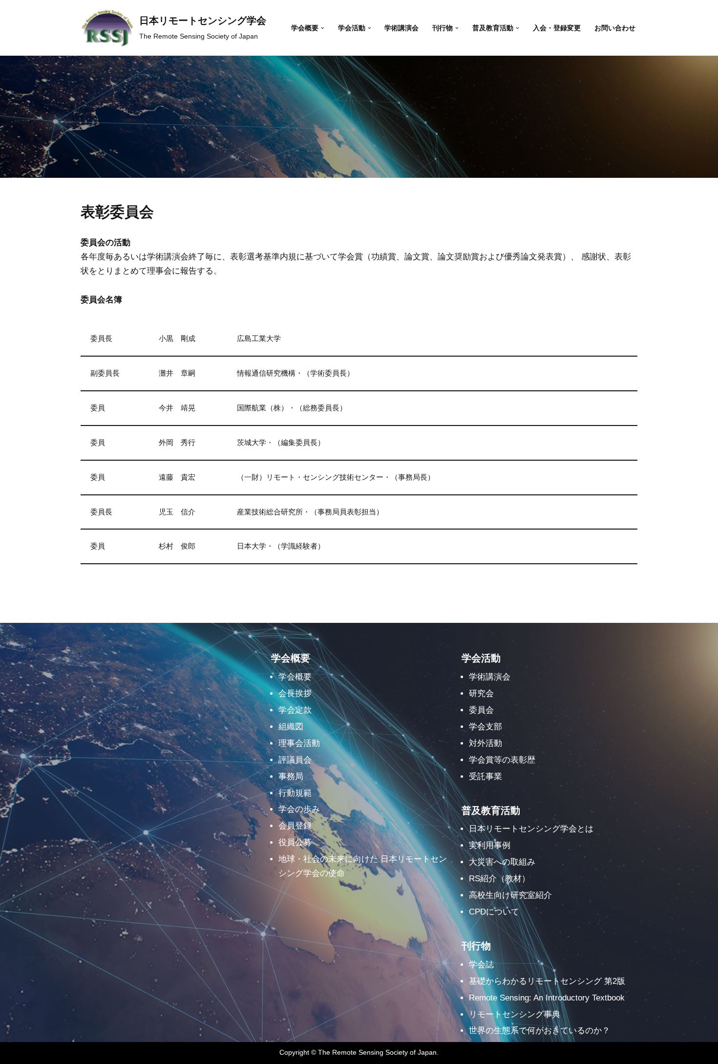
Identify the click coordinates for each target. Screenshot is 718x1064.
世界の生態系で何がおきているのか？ (539, 1030)
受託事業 (485, 776)
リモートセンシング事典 (514, 1014)
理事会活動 (299, 743)
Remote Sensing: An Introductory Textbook (547, 997)
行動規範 (295, 793)
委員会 (481, 710)
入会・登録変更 (557, 28)
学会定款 (295, 710)
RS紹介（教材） (499, 878)
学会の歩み (299, 809)
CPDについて (494, 911)
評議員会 (295, 760)
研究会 (481, 693)
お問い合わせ (614, 28)
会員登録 (295, 825)
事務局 (290, 776)
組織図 (290, 726)
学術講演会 (401, 28)
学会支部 (485, 726)
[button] (322, 28)
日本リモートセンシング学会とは (531, 828)
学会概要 (295, 676)
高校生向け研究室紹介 (510, 895)
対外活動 (485, 743)
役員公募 (295, 842)
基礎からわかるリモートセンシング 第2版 (547, 981)
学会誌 (481, 964)
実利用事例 (489, 845)
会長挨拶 (295, 693)
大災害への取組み (502, 862)
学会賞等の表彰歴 (502, 760)
